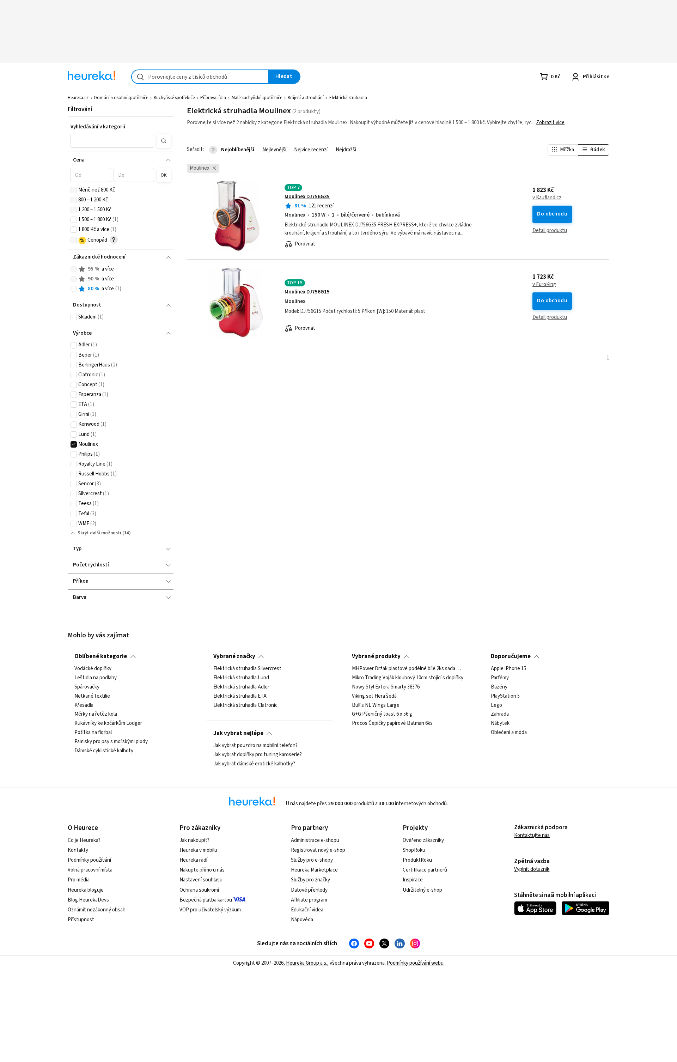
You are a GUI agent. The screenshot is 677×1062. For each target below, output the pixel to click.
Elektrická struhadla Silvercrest (247, 668)
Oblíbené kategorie (100, 656)
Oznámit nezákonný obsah (97, 910)
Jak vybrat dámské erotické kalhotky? (254, 763)
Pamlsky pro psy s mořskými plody (111, 741)
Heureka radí (193, 860)
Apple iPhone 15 (508, 668)
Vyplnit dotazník (531, 869)
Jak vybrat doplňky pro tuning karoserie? (257, 754)
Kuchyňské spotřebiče (174, 98)
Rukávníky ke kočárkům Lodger (108, 723)
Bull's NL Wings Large (376, 705)
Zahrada (500, 714)
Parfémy (500, 677)
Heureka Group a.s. (306, 963)
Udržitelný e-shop (422, 890)
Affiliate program (309, 900)
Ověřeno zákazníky (423, 840)
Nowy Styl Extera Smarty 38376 (386, 687)
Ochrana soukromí (199, 890)
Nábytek (500, 723)
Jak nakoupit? (194, 840)
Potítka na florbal (93, 732)
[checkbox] (74, 190)
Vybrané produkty (376, 656)
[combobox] (200, 76)
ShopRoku (414, 850)
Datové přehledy (309, 890)
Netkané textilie (92, 696)
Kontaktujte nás (532, 835)
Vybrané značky (234, 656)
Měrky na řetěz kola (95, 714)
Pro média (79, 880)
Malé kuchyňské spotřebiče (257, 98)
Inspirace (413, 880)
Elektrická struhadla (348, 98)
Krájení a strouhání (306, 98)
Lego (496, 705)
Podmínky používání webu (415, 963)
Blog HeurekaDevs (88, 900)
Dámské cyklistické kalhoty (103, 750)
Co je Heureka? (84, 840)
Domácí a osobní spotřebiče (121, 98)
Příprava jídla (213, 98)
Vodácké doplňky (92, 668)
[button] (112, 141)
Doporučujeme (511, 656)
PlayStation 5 (505, 696)
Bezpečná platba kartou (205, 900)
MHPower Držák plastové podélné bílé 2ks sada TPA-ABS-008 (408, 668)
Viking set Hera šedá (374, 696)
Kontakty (78, 850)
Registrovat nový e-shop (318, 850)
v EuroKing (544, 284)
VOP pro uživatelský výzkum (210, 910)
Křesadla (83, 705)
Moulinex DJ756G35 (307, 196)
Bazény (499, 687)
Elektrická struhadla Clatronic (245, 705)
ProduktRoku (417, 860)
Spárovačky (86, 687)
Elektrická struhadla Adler (241, 687)
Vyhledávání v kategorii (98, 127)
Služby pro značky (310, 880)
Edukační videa (307, 910)
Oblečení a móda (509, 732)
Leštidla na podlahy (95, 677)
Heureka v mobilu (198, 850)
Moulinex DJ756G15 (307, 292)
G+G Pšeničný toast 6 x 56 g (382, 714)
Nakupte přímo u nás (202, 870)
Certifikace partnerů (425, 870)
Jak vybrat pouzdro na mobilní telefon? (255, 745)
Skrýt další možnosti (99, 533)
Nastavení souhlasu (200, 880)
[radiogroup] (121, 279)
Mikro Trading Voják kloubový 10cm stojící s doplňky (407, 677)
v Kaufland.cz (546, 197)
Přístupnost (81, 919)
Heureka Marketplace (314, 870)
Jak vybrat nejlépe (238, 733)
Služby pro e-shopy (312, 860)
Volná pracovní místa (90, 870)
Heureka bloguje (86, 890)
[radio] (74, 269)
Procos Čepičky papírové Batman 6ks (392, 723)
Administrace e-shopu (315, 840)
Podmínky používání (89, 860)
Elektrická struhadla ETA (240, 696)
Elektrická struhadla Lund (241, 677)
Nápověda (302, 919)
